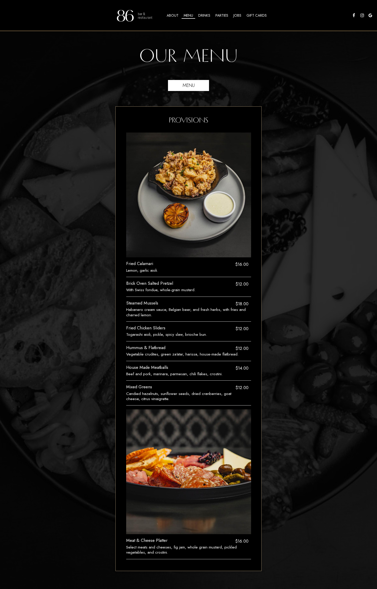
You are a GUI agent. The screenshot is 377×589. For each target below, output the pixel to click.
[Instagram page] (362, 15)
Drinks (204, 15)
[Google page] (370, 15)
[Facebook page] (354, 15)
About (172, 15)
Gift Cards (256, 15)
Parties (221, 15)
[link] (136, 15)
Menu (188, 15)
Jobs (237, 15)
